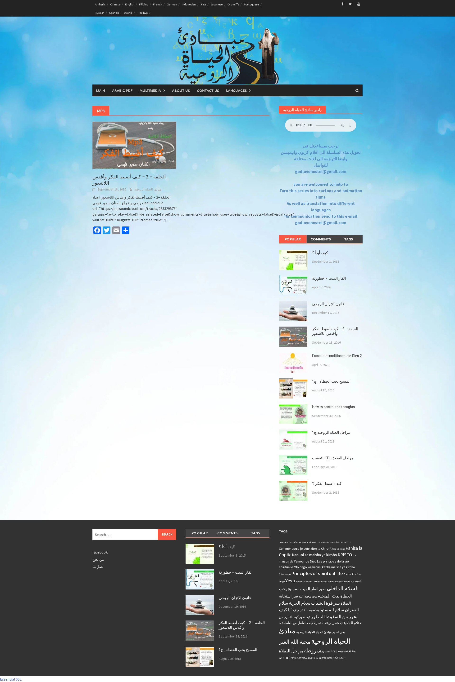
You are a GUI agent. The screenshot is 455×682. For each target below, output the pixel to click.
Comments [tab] (321, 239)
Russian (100, 12)
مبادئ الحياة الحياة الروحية (314, 632)
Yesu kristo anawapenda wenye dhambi (329, 581)
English (129, 4)
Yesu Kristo (302, 581)
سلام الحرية (299, 603)
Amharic (100, 4)
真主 (343, 658)
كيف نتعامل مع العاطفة (297, 623)
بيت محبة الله (308, 596)
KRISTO (345, 555)
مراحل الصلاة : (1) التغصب (333, 458)
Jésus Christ (338, 548)
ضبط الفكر (307, 610)
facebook (100, 552)
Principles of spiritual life (317, 573)
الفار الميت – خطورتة (329, 278)
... (168, 219)
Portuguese (251, 4)
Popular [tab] (293, 239)
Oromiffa (233, 4)
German (172, 4)
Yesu (290, 581)
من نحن (98, 559)
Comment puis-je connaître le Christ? (305, 548)
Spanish (114, 12)
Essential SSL (11, 679)
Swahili (128, 12)
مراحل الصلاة (291, 651)
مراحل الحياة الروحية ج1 (331, 432)
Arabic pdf (122, 90)
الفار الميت (309, 588)
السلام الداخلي (343, 588)
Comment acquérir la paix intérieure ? (298, 542)
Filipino (143, 4)
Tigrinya (142, 12)
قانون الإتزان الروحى (328, 304)
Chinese (115, 4)
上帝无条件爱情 (298, 658)
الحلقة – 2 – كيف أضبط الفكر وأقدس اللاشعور (335, 331)
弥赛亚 (311, 658)
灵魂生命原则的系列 (328, 658)
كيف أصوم (304, 617)
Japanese (217, 4)
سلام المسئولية (330, 609)
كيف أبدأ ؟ (320, 253)
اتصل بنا (98, 566)
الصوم (322, 589)
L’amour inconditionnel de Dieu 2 (337, 356)
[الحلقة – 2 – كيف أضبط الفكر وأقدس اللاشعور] (134, 144)
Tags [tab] (348, 239)
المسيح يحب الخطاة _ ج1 (331, 381)
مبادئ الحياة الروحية (147, 189)
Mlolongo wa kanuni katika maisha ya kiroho (324, 567)
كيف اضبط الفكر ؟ (326, 483)
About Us (181, 90)
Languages (236, 90)
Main (100, 90)
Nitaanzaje (285, 574)
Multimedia (150, 90)
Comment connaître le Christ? (334, 542)
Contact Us (208, 90)
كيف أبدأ (293, 610)
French (157, 4)
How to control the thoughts (333, 407)
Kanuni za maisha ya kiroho (314, 555)
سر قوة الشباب (325, 603)
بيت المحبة (329, 596)
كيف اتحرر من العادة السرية (328, 623)
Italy (203, 4)
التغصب (356, 581)
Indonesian (189, 4)
